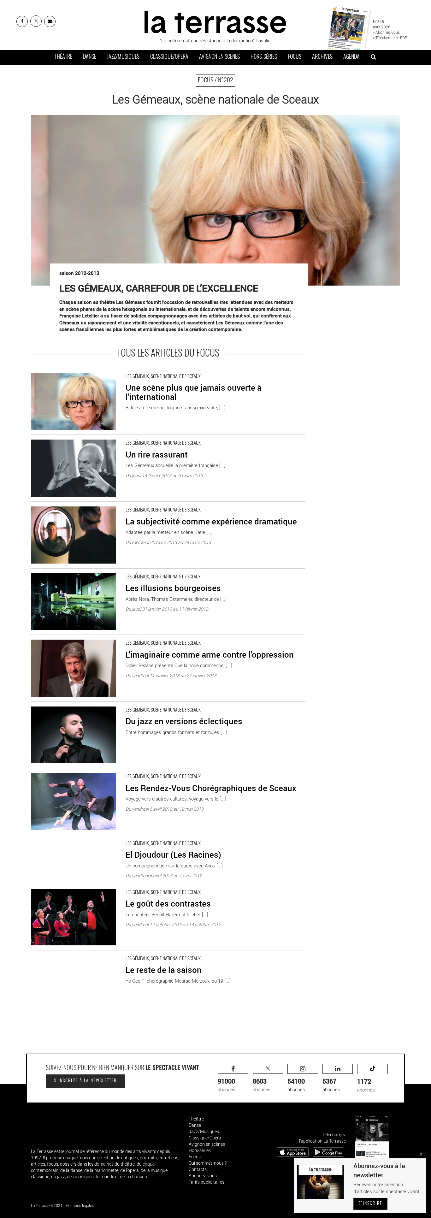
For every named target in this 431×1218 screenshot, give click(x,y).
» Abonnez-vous (386, 32)
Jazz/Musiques (123, 57)
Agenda (351, 57)
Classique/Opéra (169, 57)
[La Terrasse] (215, 21)
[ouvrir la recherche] (373, 57)
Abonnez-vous (203, 1176)
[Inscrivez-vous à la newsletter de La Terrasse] (50, 21)
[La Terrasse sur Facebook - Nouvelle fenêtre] (22, 21)
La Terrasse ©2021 (46, 1205)
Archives (322, 57)
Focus (294, 57)
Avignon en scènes (219, 57)
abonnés (226, 1084)
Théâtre (63, 57)
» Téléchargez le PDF (390, 37)
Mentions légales (79, 1205)
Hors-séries (264, 57)
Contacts (198, 1169)
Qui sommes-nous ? (208, 1163)
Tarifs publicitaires (206, 1182)
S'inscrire (370, 1204)
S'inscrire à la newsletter (85, 1081)
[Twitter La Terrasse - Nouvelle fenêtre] (36, 21)
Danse (89, 57)
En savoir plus (45, 371)
